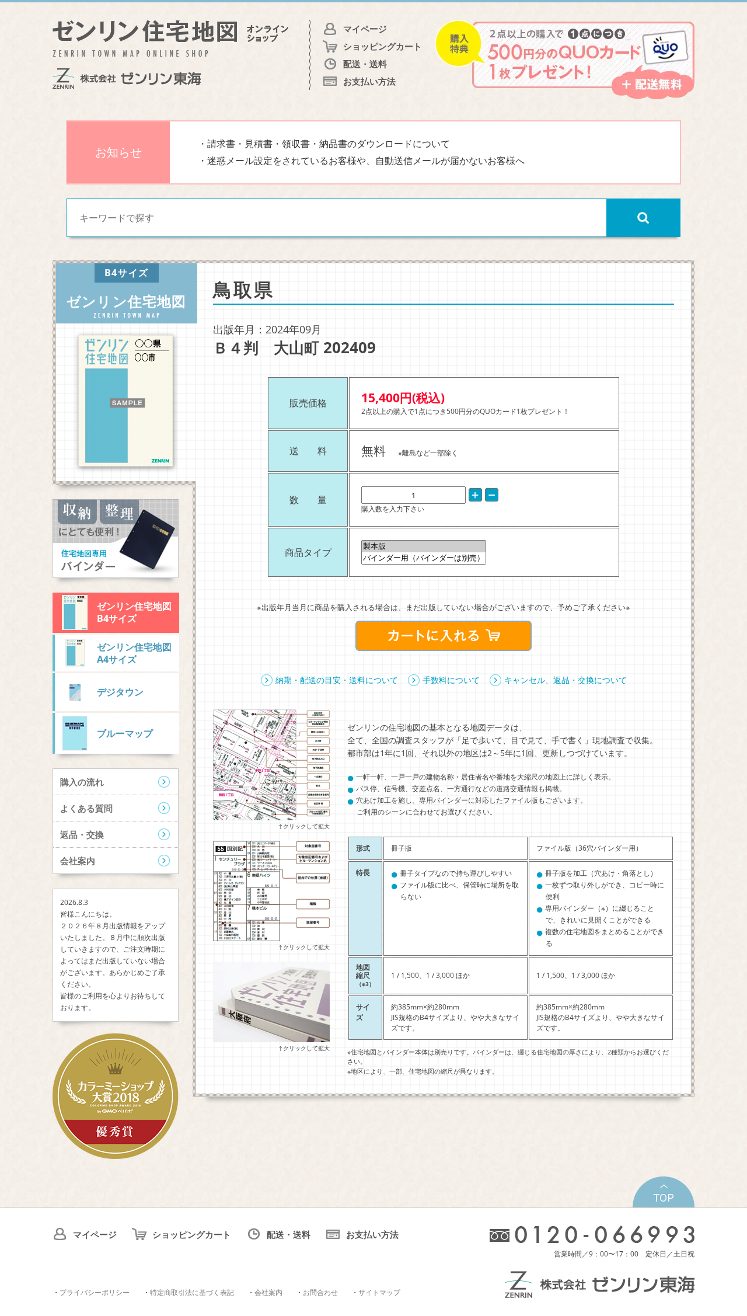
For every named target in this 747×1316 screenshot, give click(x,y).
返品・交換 (82, 834)
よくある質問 (86, 808)
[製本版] (424, 546)
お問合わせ (320, 1292)
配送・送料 (365, 63)
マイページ (365, 28)
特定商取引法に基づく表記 (192, 1292)
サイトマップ (379, 1292)
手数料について (451, 679)
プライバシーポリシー (95, 1292)
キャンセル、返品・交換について (565, 679)
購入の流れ (82, 782)
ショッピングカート (382, 46)
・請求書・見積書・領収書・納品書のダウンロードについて (324, 143)
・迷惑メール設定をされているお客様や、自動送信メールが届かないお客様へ (361, 160)
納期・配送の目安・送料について (336, 679)
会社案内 (77, 860)
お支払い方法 (369, 81)
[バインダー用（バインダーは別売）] (424, 558)
